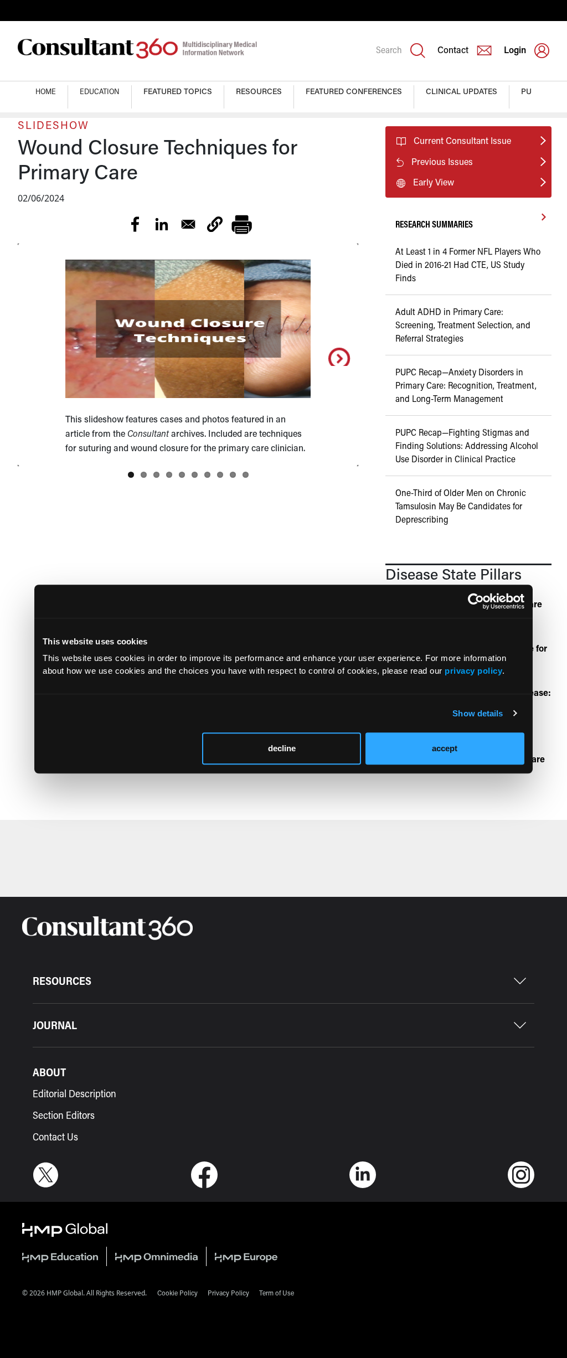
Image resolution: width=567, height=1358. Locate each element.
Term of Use (276, 1292)
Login (515, 49)
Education (100, 91)
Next (339, 355)
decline (282, 748)
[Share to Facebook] (135, 224)
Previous (36, 355)
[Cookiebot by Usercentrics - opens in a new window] (475, 601)
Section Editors (64, 1115)
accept (444, 748)
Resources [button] (259, 91)
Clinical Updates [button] (461, 91)
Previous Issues (442, 161)
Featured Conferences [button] (354, 91)
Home (45, 91)
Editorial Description (74, 1093)
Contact (452, 49)
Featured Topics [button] (177, 91)
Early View (433, 182)
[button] (215, 224)
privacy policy (473, 670)
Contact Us (55, 1136)
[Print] (241, 224)
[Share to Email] (188, 224)
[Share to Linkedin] (162, 224)
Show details (477, 713)
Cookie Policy (177, 1292)
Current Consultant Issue (462, 140)
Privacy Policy (228, 1292)
